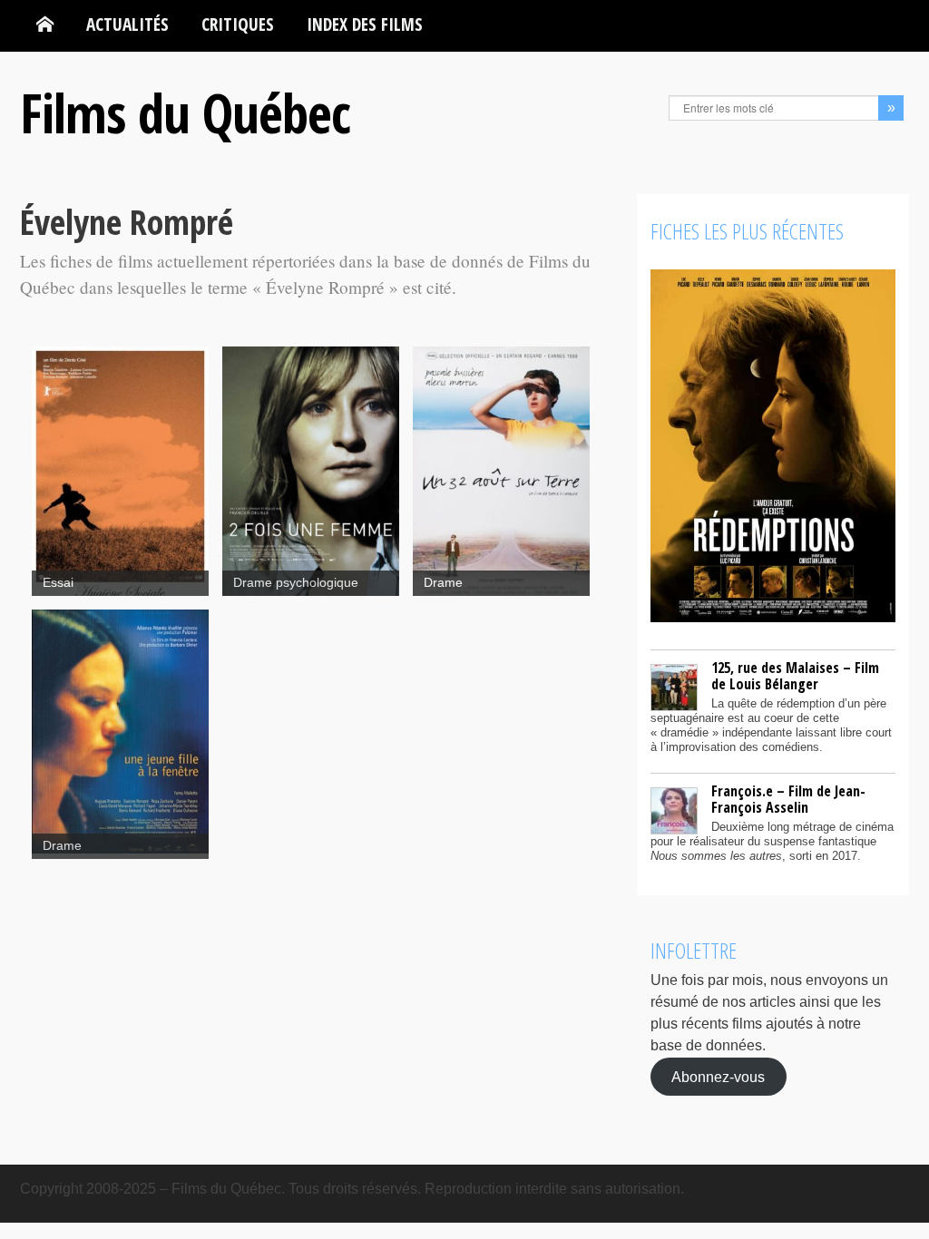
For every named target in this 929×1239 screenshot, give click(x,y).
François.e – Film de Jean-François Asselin (788, 799)
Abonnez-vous (718, 1076)
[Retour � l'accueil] (45, 24)
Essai (58, 583)
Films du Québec (185, 112)
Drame (443, 583)
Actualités (127, 24)
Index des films (365, 24)
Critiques (237, 24)
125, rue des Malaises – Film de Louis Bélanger (795, 676)
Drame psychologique (295, 583)
